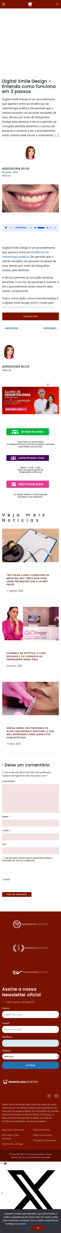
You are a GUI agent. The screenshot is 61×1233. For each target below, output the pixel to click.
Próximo (50, 328)
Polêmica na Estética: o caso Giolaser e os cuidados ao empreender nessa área (26, 656)
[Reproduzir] (6, 227)
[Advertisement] (30, 40)
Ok (38, 1228)
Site (4, 844)
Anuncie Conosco (13, 1129)
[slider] (42, 227)
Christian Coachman (40, 307)
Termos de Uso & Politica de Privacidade (30, 1157)
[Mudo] (35, 227)
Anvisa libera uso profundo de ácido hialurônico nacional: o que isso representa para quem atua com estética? (30, 732)
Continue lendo (30, 316)
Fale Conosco (41, 1129)
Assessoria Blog (15, 169)
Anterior (11, 328)
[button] (3, 4)
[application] (30, 227)
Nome (6, 817)
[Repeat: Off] (54, 227)
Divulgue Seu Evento (10, 1136)
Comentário (8, 781)
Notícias (6, 175)
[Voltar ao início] (30, 4)
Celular (6, 879)
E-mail (6, 830)
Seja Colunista (42, 1135)
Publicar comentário (17, 894)
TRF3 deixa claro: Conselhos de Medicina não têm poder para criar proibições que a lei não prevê (28, 579)
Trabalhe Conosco (44, 1140)
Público (7, 1050)
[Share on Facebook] (5, 1163)
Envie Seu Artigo (12, 1143)
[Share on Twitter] (32, 1192)
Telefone (7, 1036)
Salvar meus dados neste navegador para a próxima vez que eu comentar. (27, 859)
